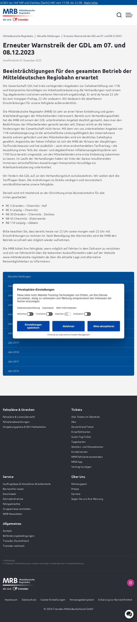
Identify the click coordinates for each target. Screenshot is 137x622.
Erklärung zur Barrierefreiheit (115, 599)
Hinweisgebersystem (82, 599)
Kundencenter (79, 451)
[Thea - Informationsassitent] (129, 614)
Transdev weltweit (13, 545)
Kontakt (7, 530)
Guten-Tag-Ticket (81, 436)
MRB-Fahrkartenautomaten (87, 456)
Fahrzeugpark (79, 484)
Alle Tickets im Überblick (85, 416)
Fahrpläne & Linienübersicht (19, 416)
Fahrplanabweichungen (16, 421)
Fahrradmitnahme (13, 499)
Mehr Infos (86, 2)
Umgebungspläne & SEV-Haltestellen (24, 426)
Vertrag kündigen (81, 466)
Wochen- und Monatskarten (87, 446)
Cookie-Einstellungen (52, 599)
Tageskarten (78, 441)
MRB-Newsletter (12, 514)
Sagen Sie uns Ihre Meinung (87, 499)
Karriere (76, 494)
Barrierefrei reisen (13, 489)
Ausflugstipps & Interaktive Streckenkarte (27, 484)
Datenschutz (29, 599)
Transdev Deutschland (16, 540)
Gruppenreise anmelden (17, 509)
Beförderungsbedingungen (18, 535)
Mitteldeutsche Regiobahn (18, 35)
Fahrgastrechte (11, 504)
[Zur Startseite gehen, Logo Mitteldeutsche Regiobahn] (19, 15)
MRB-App (76, 461)
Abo (73, 421)
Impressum (11, 599)
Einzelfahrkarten (81, 431)
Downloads (9, 494)
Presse (75, 489)
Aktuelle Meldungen (48, 35)
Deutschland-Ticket (82, 426)
